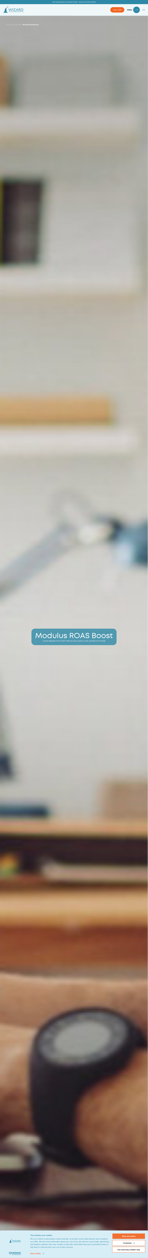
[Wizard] (13, 12)
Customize (127, 1243)
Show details (35, 1253)
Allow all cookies (129, 1236)
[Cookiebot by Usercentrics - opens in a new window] (15, 1253)
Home (8, 25)
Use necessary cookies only (128, 1250)
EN (144, 10)
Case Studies (17, 25)
